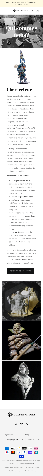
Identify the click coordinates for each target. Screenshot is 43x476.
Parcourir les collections (20, 271)
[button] (4, 10)
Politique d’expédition (16, 471)
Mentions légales (30, 471)
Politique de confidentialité (14, 467)
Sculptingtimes (12, 460)
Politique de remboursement (25, 463)
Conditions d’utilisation (32, 467)
